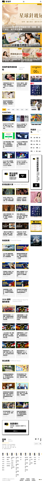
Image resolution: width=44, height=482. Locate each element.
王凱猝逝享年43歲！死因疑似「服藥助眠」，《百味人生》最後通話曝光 (8, 85)
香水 (40, 48)
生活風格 (39, 33)
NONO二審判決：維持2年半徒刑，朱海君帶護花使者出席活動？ (22, 84)
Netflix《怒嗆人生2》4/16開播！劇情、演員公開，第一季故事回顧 (8, 199)
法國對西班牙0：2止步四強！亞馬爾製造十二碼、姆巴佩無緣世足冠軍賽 (22, 335)
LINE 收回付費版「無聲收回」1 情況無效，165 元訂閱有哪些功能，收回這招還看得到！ (8, 144)
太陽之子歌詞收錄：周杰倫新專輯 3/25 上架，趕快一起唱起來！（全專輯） (8, 216)
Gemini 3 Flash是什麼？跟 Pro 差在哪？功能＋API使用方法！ (22, 162)
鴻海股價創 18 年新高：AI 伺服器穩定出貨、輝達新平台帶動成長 (8, 291)
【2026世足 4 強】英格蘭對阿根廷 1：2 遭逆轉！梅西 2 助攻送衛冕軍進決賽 (8, 335)
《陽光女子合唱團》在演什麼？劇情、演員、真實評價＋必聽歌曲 (8, 233)
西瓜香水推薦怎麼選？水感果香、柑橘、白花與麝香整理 (31, 60)
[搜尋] (40, 443)
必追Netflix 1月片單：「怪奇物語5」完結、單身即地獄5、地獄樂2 (22, 233)
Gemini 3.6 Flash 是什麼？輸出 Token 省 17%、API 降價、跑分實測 (8, 126)
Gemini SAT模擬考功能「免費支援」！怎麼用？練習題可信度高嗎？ (22, 144)
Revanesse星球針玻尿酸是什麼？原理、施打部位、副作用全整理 (21, 28)
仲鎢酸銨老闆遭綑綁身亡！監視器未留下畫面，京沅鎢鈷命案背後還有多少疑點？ (8, 376)
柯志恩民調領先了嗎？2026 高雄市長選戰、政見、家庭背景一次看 (22, 375)
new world (10, 440)
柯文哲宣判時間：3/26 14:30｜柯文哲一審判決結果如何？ (8, 413)
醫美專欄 (39, 4)
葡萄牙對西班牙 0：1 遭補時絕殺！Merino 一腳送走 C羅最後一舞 (22, 352)
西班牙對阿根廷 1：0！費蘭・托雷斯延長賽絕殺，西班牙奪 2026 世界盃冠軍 (8, 317)
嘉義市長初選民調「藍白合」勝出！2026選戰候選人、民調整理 (22, 393)
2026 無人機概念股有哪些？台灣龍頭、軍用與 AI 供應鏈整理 (8, 255)
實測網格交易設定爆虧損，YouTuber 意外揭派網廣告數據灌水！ (22, 291)
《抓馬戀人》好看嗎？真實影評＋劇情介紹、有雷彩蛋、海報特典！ (22, 199)
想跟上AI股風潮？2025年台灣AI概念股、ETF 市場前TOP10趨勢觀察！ (22, 274)
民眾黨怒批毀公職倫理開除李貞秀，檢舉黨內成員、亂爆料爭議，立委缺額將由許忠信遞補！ (8, 395)
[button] (24, 2)
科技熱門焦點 (6, 112)
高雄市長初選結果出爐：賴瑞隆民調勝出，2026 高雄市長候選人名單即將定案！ (22, 413)
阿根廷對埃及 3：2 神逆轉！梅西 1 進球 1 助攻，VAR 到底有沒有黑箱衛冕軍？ (8, 353)
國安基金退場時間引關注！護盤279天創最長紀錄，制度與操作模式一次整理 (22, 256)
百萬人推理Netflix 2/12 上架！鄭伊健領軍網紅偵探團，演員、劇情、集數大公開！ (22, 216)
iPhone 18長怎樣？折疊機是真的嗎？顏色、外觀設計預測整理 (22, 125)
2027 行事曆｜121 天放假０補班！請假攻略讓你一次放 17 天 (17, 46)
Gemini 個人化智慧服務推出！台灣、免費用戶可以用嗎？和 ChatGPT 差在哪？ (8, 163)
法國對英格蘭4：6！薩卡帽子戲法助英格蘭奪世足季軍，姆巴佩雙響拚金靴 (22, 317)
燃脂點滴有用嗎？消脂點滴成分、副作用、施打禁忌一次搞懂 (11, 60)
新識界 (4, 440)
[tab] (4, 109)
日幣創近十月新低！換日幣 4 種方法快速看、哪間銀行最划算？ (8, 273)
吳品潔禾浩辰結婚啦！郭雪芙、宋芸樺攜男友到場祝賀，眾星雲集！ (8, 102)
